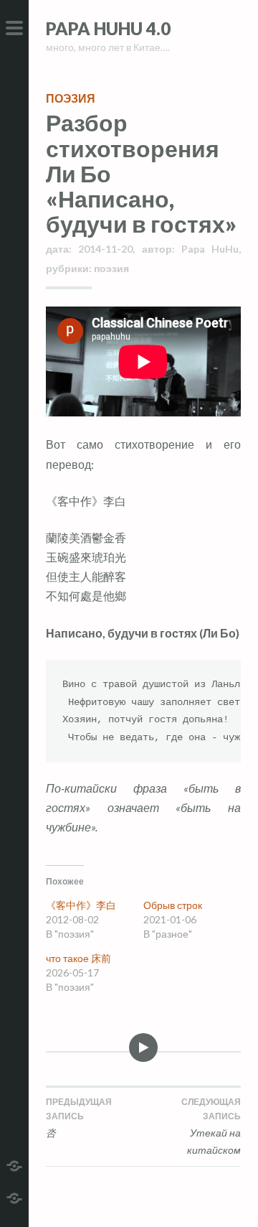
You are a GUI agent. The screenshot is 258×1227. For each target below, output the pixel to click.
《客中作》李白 (81, 905)
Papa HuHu (210, 249)
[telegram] (14, 1164)
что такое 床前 (78, 958)
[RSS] (14, 1196)
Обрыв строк (172, 905)
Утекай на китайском (211, 1132)
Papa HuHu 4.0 (108, 28)
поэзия (70, 98)
